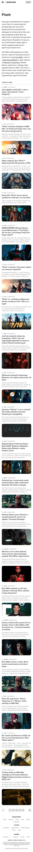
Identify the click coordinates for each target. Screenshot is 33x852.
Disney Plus (6, 827)
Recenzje (11, 819)
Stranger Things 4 (25, 827)
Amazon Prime (15, 827)
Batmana (7, 63)
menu (28, 2)
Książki (28, 819)
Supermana (15, 63)
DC (10, 27)
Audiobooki (16, 821)
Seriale (22, 819)
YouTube (22, 837)
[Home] (10, 2)
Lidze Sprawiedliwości (10, 60)
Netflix (4, 819)
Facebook (5, 837)
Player (19, 830)
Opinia (17, 819)
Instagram (15, 837)
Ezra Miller (19, 57)
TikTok (28, 837)
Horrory (14, 830)
